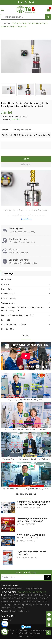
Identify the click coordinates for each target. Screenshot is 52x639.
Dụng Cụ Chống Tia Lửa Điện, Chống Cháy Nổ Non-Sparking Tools (22, 309)
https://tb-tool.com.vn (19, 611)
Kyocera (5, 284)
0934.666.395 (22, 253)
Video (26, 335)
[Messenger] (49, 619)
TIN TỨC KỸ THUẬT (26, 494)
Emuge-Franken (8, 298)
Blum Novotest (8, 293)
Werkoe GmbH (7, 303)
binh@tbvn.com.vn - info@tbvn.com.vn (24, 588)
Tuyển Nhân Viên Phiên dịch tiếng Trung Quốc (32, 553)
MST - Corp (6, 289)
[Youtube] (49, 624)
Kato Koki (5, 320)
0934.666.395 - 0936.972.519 (31, 592)
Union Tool (6, 280)
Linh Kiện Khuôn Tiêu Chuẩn (14, 324)
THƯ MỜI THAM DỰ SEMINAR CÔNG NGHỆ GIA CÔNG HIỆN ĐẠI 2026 (33, 503)
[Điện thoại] (4, 631)
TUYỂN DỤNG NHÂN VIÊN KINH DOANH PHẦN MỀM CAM (31, 536)
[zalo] (4, 623)
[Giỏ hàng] (48, 10)
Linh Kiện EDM (7, 329)
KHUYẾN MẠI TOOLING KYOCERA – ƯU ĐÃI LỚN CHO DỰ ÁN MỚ (33, 519)
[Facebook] (49, 614)
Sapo (32, 636)
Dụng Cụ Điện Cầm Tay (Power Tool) (17, 315)
